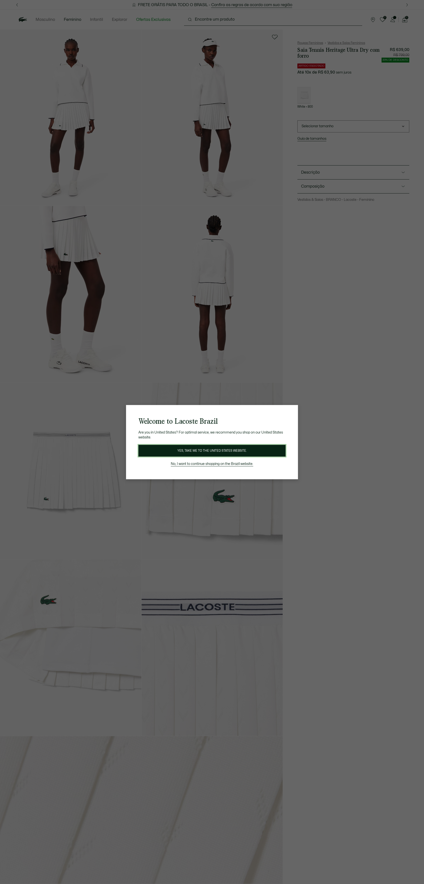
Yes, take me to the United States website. (212, 450)
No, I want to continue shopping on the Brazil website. (212, 463)
